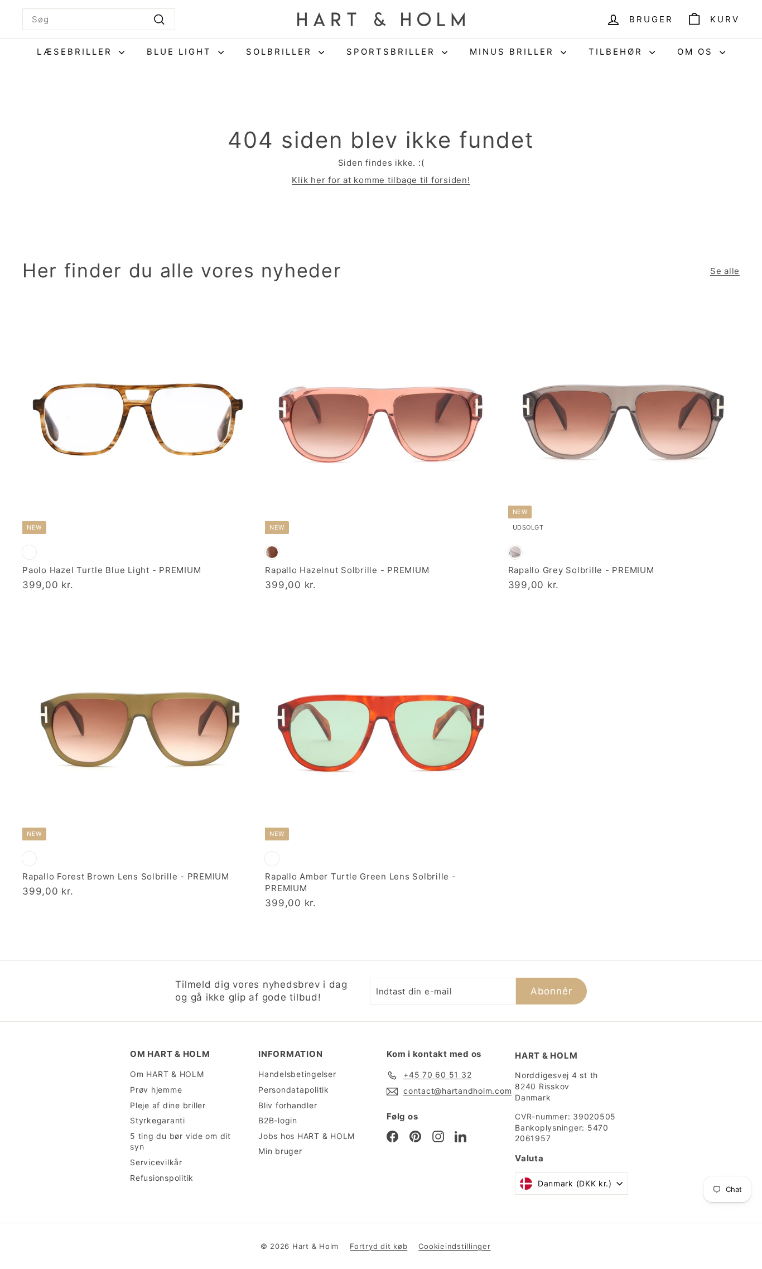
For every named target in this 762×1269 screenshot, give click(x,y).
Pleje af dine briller (168, 1105)
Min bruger (280, 1151)
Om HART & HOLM (167, 1074)
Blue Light (181, 51)
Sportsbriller (392, 51)
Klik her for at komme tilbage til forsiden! (381, 180)
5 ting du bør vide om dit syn (180, 1141)
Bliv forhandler (287, 1105)
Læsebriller (76, 51)
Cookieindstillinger (454, 1246)
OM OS (697, 51)
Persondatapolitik (293, 1089)
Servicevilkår (156, 1162)
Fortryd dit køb (378, 1246)
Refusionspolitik (162, 1178)
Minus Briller (514, 51)
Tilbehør (618, 51)
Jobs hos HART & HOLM (306, 1136)
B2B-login (277, 1120)
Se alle (725, 271)
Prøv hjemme (156, 1089)
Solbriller (281, 51)
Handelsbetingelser (297, 1074)
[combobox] (98, 19)
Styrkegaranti (157, 1120)
